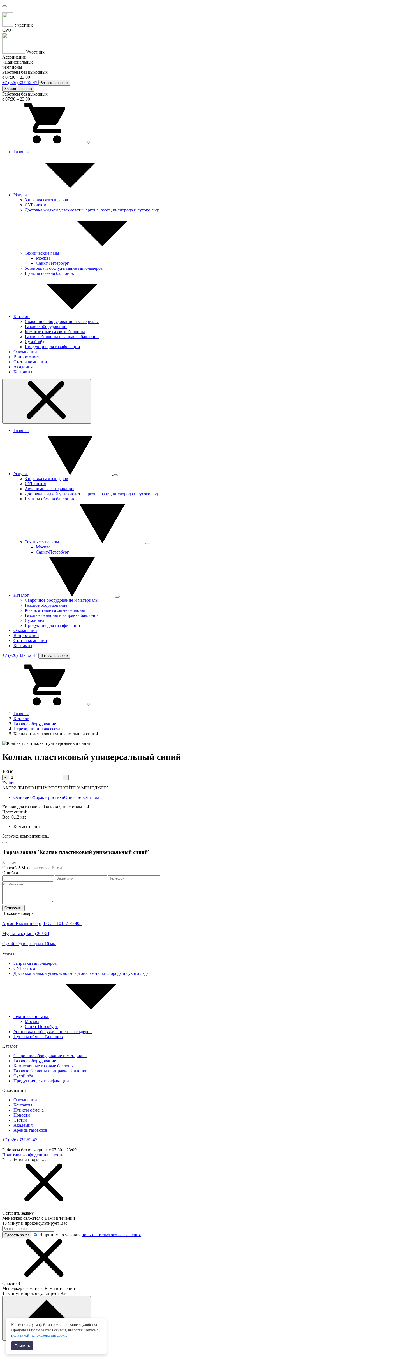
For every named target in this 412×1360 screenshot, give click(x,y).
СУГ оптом (35, 205)
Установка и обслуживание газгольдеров (64, 268)
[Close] (4, 842)
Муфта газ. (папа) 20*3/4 (25, 933)
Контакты (22, 371)
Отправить (13, 908)
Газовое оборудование (46, 326)
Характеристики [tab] (48, 797)
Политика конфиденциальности (33, 1154)
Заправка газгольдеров (46, 199)
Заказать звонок (54, 83)
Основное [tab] (23, 797)
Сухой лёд (34, 341)
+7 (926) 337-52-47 (20, 82)
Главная (21, 151)
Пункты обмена (28, 1110)
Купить (9, 782)
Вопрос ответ (26, 356)
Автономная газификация (49, 488)
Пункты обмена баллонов (49, 273)
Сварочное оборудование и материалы (62, 321)
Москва (43, 258)
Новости (21, 1115)
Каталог (21, 316)
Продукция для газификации (52, 346)
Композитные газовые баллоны (55, 331)
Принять (22, 1345)
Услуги (20, 194)
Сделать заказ (16, 1235)
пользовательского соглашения (111, 1234)
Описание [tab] (74, 797)
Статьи (20, 1120)
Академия (23, 366)
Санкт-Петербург (52, 263)
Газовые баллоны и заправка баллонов (62, 336)
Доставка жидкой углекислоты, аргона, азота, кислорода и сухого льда (92, 210)
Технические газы (42, 253)
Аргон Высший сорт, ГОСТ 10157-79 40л (42, 923)
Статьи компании (30, 361)
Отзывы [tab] (91, 797)
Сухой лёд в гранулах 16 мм (29, 943)
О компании (25, 351)
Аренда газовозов (30, 1130)
